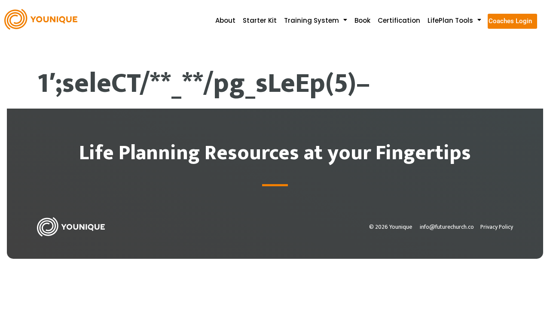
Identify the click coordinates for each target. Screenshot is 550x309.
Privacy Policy (496, 227)
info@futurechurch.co (447, 227)
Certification (399, 20)
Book (362, 20)
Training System (311, 20)
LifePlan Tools (450, 20)
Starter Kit (260, 20)
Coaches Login (510, 21)
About (225, 20)
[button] (318, 20)
